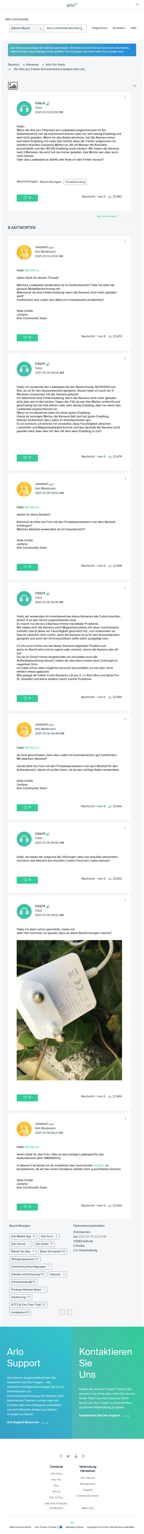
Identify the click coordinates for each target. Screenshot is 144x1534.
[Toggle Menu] (137, 4)
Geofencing (18, 1297)
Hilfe (133, 28)
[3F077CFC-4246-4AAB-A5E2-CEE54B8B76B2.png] (69, 1010)
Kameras (32, 64)
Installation (18, 1312)
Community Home (88, 1496)
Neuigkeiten (87, 1484)
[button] (125, 98)
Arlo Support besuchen (23, 1422)
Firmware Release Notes (26, 1289)
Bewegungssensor (22, 1259)
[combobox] (65, 28)
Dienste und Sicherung (25, 1274)
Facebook (60, 1456)
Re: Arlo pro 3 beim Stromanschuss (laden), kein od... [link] (50, 69)
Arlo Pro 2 (47, 1236)
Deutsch (13, 64)
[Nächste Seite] (69, 1312)
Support (99, 1165)
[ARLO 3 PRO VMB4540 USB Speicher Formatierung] (128, 216)
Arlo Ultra (56, 1473)
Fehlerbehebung (21, 1282)
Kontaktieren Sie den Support (99, 1415)
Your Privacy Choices (45, 1527)
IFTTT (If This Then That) (26, 1304)
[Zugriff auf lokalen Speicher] (122, 216)
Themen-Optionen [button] (134, 86)
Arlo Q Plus (56, 1497)
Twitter (68, 1456)
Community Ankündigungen (28, 1266)
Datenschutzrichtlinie (20, 1527)
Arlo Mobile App (21, 1236)
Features (55, 1274)
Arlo (56, 1485)
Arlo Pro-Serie (55, 64)
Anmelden (119, 28)
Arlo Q (56, 1491)
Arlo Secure (18, 1244)
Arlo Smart (42, 1244)
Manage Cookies (74, 1527)
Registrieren (99, 28)
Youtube (76, 1456)
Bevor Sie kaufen (50, 1251)
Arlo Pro (56, 1479)
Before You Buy (20, 1251)
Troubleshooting (75, 182)
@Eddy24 (31, 270)
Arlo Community (16, 19)
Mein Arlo (88, 1508)
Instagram (83, 1456)
